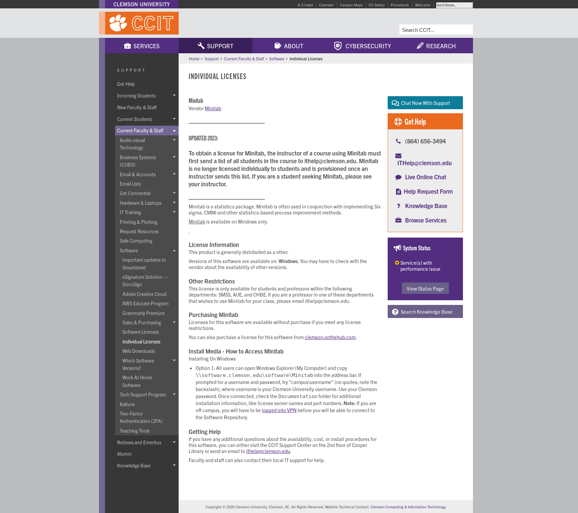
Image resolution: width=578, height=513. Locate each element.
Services (145, 46)
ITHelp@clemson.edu (424, 163)
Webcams (422, 4)
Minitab (213, 108)
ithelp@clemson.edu (268, 451)
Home (194, 58)
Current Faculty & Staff (244, 58)
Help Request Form (428, 191)
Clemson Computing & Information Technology (408, 506)
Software (276, 58)
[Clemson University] (141, 4)
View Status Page (425, 288)
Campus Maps (351, 4)
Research (439, 46)
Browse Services (426, 220)
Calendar (326, 4)
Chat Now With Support (424, 103)
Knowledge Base (426, 205)
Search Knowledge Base (426, 311)
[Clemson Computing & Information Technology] (178, 23)
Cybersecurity (366, 46)
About (292, 46)
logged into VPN (279, 410)
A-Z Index (305, 4)
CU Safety (377, 4)
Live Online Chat (425, 177)
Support (218, 46)
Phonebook (400, 4)
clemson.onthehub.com (330, 337)
